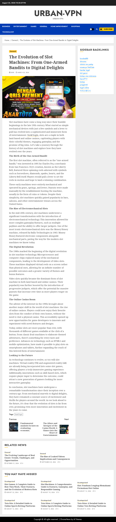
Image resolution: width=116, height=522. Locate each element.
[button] (96, 29)
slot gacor (84, 73)
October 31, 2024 (12, 463)
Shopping (75, 26)
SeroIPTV (83, 79)
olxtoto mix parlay (86, 64)
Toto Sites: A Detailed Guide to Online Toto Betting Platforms (91, 504)
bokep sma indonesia (88, 76)
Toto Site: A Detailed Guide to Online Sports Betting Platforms (20, 504)
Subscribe (108, 29)
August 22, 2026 (12, 492)
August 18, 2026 (49, 492)
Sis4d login (32, 135)
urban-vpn (58, 13)
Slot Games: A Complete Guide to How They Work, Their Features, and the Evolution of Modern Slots (21, 487)
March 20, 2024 (23, 73)
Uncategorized (10, 481)
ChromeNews (65, 519)
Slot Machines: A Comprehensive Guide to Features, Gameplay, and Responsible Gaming (56, 487)
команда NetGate (87, 67)
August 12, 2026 (85, 491)
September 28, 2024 (49, 462)
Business (6, 26)
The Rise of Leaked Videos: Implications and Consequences (55, 457)
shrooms (83, 61)
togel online (84, 87)
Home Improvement (59, 26)
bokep (82, 82)
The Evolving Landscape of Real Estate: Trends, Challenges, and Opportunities (20, 458)
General (43, 26)
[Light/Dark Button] (92, 29)
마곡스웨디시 (85, 90)
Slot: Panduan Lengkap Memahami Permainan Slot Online (93, 486)
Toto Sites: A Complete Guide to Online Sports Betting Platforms (56, 504)
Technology (8, 32)
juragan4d (84, 84)
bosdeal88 (84, 58)
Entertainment (20, 26)
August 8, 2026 (48, 509)
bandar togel (85, 70)
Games (33, 26)
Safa (12, 73)
